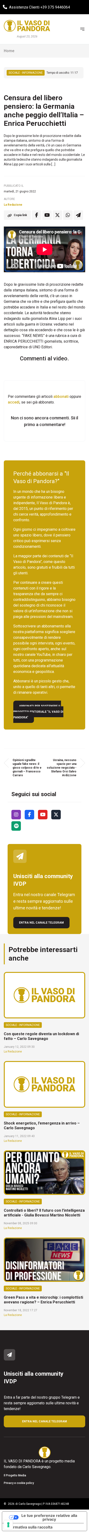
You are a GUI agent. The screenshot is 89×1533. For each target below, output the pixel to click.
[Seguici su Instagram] (16, 814)
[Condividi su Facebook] (36, 215)
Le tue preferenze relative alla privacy (49, 1517)
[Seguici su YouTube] (42, 814)
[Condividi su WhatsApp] (68, 215)
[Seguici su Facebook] (29, 814)
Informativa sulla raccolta (29, 1527)
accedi (13, 402)
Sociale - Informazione (26, 72)
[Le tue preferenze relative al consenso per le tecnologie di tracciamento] (8, 1524)
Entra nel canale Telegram (41, 922)
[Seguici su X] (56, 814)
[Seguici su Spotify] (16, 826)
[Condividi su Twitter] (57, 215)
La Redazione (13, 204)
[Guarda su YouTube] (47, 215)
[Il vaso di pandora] (27, 26)
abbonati (61, 396)
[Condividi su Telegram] (78, 215)
